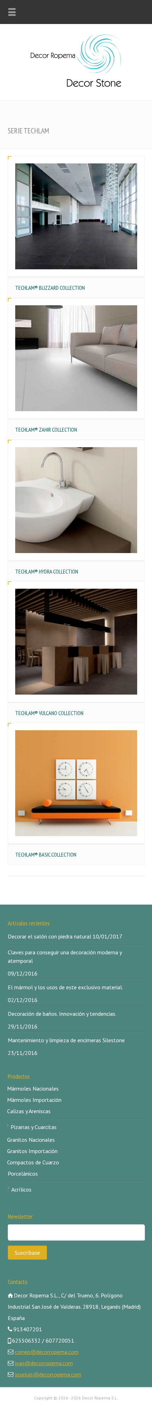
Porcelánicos (23, 1173)
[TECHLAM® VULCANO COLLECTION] (76, 642)
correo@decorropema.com (46, 1351)
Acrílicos (21, 1189)
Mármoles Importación (34, 1099)
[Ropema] (76, 84)
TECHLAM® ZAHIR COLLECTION (46, 429)
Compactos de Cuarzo (33, 1162)
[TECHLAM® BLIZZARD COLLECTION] (76, 216)
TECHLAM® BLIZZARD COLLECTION (50, 287)
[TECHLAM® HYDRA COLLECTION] (76, 500)
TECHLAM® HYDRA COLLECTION (46, 571)
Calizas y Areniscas (29, 1111)
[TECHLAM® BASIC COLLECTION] (76, 783)
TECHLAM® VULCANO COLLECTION (49, 712)
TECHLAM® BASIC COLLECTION (45, 854)
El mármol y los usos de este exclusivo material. (65, 987)
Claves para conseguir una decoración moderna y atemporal (65, 956)
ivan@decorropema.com (44, 1363)
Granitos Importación (32, 1150)
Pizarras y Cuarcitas (34, 1126)
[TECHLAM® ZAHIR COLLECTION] (76, 358)
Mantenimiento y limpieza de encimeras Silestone (66, 1040)
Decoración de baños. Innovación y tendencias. (62, 1013)
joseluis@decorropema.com (48, 1374)
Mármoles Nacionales (33, 1088)
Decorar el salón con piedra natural (49, 936)
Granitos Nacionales (31, 1139)
